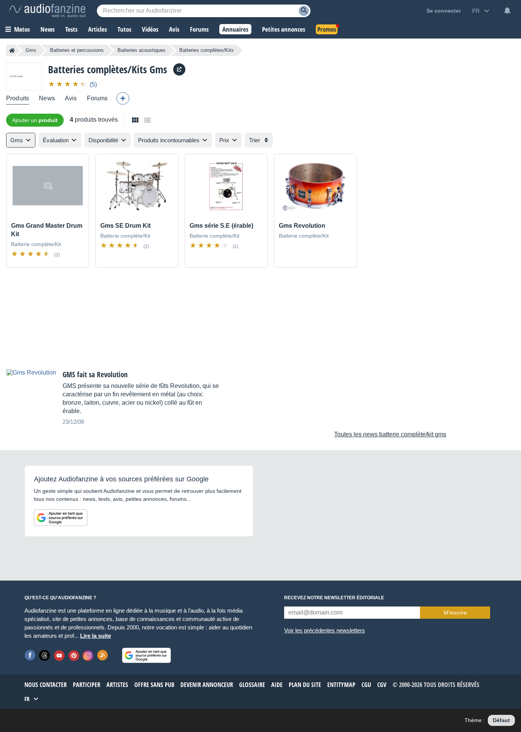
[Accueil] (12, 50)
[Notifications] (507, 10)
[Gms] (24, 76)
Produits (17, 98)
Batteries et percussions (77, 50)
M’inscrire (455, 613)
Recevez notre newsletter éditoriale (334, 597)
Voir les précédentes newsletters (324, 630)
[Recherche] (304, 11)
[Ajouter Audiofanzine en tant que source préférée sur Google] (60, 517)
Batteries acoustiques (141, 50)
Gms (31, 50)
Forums (97, 98)
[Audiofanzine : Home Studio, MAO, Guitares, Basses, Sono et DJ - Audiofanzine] (47, 11)
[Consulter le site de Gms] (179, 69)
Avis (71, 98)
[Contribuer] (122, 98)
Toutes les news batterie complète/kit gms (390, 434)
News (47, 98)
